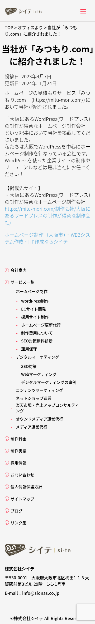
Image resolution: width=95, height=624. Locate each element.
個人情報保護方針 (26, 486)
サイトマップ (22, 499)
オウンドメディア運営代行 (39, 419)
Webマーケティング (38, 374)
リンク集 (18, 522)
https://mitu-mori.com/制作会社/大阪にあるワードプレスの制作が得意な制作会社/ (47, 215)
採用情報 (18, 462)
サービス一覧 (22, 282)
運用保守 (29, 348)
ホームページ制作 (32, 291)
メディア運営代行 (31, 427)
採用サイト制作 (35, 317)
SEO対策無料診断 (37, 340)
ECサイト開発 (33, 309)
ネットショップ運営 (33, 398)
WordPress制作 (35, 301)
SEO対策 (29, 366)
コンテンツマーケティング (39, 390)
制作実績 (18, 450)
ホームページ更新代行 (41, 325)
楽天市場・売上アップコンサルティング (47, 407)
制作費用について (37, 333)
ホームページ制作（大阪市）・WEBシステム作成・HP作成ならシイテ (47, 238)
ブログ (16, 510)
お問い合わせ (22, 474)
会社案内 (18, 270)
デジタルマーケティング (37, 357)
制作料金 (18, 439)
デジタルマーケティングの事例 (48, 382)
